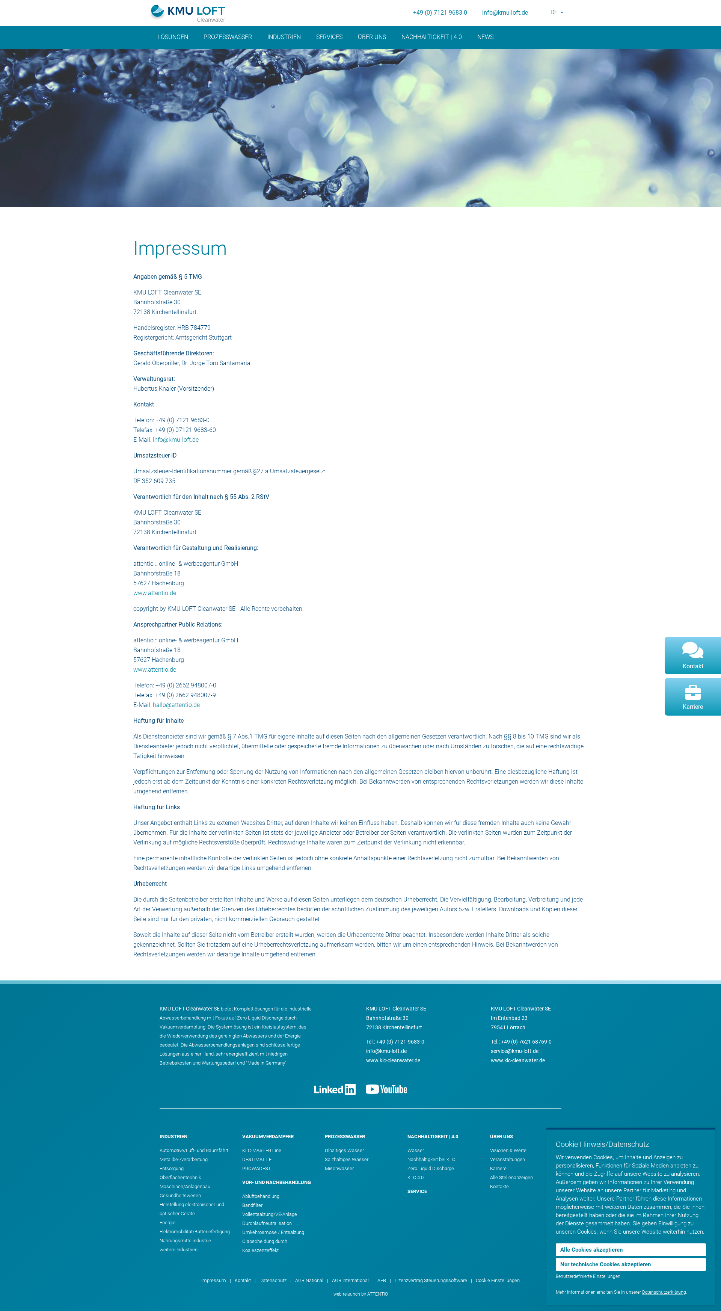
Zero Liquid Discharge (430, 1168)
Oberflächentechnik (180, 1177)
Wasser (415, 1150)
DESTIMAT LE (257, 1159)
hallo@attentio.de (176, 704)
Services (329, 37)
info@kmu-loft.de (505, 12)
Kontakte (499, 1186)
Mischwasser (339, 1168)
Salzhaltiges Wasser (346, 1159)
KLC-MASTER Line (261, 1150)
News (485, 37)
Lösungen (173, 37)
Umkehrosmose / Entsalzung (273, 1232)
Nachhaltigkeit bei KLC (431, 1159)
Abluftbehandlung (260, 1196)
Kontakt (243, 1280)
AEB (381, 1280)
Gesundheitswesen (180, 1195)
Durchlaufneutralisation (267, 1223)
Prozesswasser (228, 37)
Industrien (284, 37)
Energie (167, 1222)
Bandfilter (252, 1205)
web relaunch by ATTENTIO (360, 1294)
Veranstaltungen (507, 1159)
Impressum (213, 1280)
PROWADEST (256, 1168)
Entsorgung (172, 1168)
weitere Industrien (179, 1249)
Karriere (498, 1168)
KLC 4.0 (415, 1177)
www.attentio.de (154, 593)
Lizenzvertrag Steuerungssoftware (431, 1280)
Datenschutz (273, 1280)
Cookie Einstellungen (498, 1280)
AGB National (309, 1280)
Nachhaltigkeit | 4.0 (431, 37)
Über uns (372, 37)
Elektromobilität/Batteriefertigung (195, 1231)
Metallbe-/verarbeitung (184, 1159)
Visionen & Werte (508, 1150)
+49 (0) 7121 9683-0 (440, 12)
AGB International (350, 1280)
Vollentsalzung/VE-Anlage (269, 1214)
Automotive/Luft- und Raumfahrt (194, 1150)
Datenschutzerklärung (664, 1292)
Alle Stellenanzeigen (511, 1177)
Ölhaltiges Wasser (344, 1150)
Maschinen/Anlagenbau (185, 1186)
